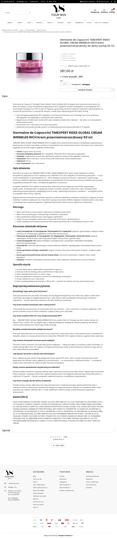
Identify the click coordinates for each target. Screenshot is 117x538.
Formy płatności (91, 485)
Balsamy (35, 499)
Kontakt (62, 476)
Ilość (61, 81)
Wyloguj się (63, 482)
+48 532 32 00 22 (8, 1)
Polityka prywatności (92, 476)
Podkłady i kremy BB (39, 496)
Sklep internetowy (58, 535)
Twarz (21, 30)
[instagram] (114, 1)
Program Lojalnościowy (67, 490)
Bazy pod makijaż (38, 490)
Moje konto (63, 479)
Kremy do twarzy (41, 30)
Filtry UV (35, 507)
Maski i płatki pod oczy (40, 487)
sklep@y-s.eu (22, 1)
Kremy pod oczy (38, 502)
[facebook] (111, 1)
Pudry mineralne (38, 493)
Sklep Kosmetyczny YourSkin (10, 30)
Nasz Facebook (64, 487)
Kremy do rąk (37, 479)
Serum (35, 482)
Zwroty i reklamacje (92, 482)
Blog (34, 476)
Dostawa (89, 487)
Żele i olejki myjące (39, 485)
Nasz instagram (65, 485)
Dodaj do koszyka (85, 90)
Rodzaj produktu (30, 30)
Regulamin (89, 479)
